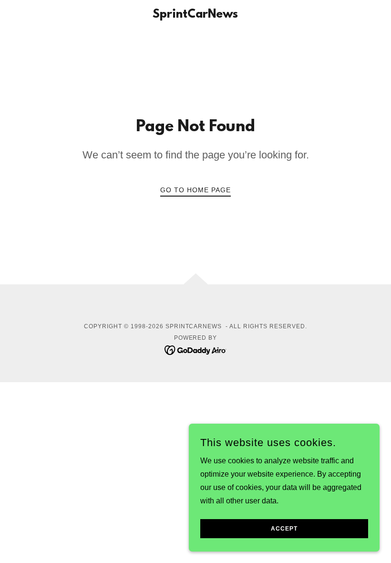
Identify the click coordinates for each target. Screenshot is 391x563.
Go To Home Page (195, 190)
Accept (284, 528)
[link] (195, 15)
